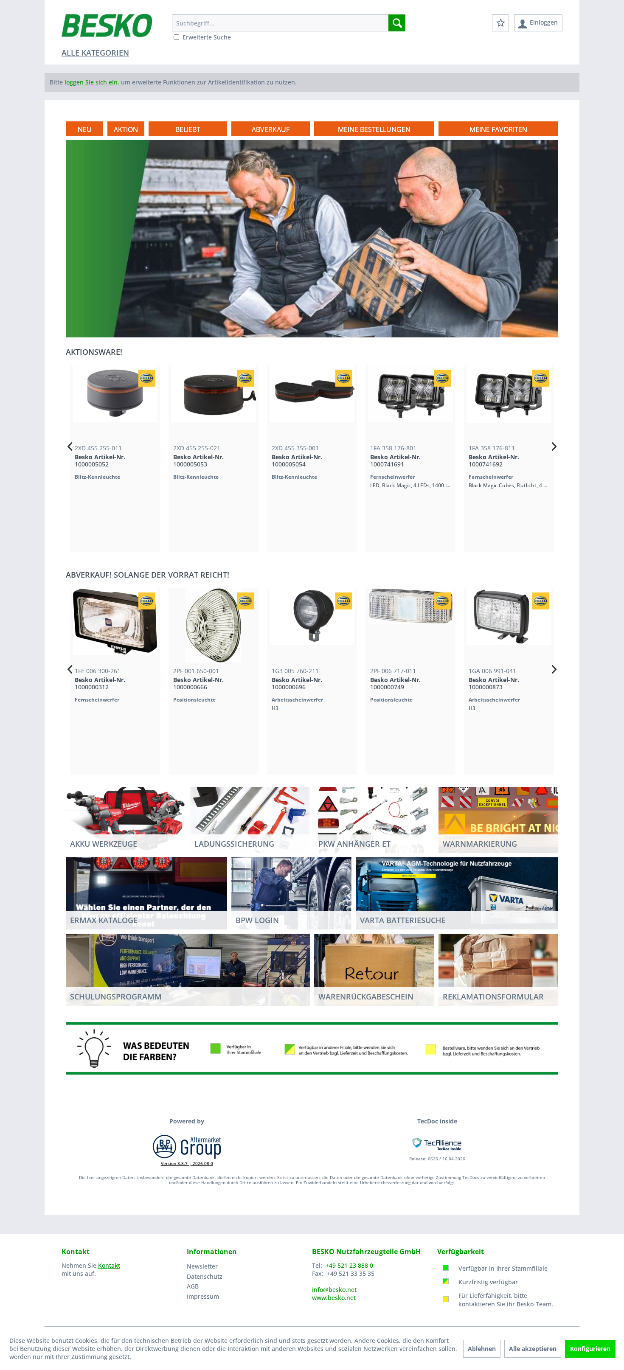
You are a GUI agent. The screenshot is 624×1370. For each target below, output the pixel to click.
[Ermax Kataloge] (146, 893)
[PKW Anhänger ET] (374, 817)
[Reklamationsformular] (498, 970)
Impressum (203, 1296)
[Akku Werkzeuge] (126, 817)
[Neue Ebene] (374, 129)
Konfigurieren (590, 1349)
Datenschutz (204, 1276)
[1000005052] (73, 402)
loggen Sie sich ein (91, 82)
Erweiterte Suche (207, 37)
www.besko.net (334, 1298)
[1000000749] (385, 625)
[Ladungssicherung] (250, 816)
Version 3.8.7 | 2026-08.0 (187, 1163)
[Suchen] (396, 22)
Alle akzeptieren (533, 1349)
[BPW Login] (291, 901)
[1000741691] (368, 402)
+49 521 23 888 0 (349, 1265)
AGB (193, 1286)
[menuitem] (288, 22)
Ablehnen (482, 1349)
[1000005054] (270, 402)
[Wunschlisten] (500, 22)
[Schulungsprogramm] (188, 969)
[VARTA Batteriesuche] (457, 893)
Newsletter (202, 1266)
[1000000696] (287, 625)
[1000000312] (90, 625)
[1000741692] (467, 402)
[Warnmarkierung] (508, 817)
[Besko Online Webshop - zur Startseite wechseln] (107, 30)
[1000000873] (483, 625)
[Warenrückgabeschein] (374, 970)
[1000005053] (171, 402)
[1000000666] (188, 625)
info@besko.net (334, 1290)
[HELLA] (104, 378)
